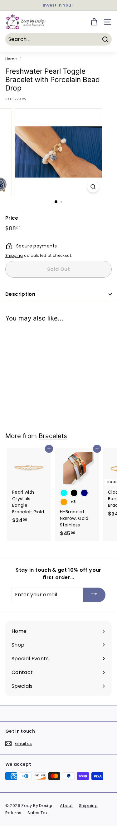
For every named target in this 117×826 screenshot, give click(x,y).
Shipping (14, 255)
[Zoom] (93, 187)
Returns (13, 813)
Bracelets (53, 436)
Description (20, 294)
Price (11, 218)
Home (11, 58)
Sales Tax (37, 813)
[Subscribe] (94, 595)
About (66, 806)
